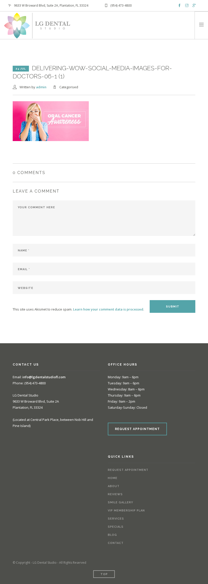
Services (116, 518)
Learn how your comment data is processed (108, 309)
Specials (116, 526)
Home (112, 478)
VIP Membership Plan (126, 510)
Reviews (115, 494)
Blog (112, 535)
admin (41, 87)
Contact (116, 543)
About (113, 486)
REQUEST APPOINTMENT (137, 429)
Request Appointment (128, 470)
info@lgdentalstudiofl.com (43, 377)
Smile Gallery (120, 502)
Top (104, 574)
